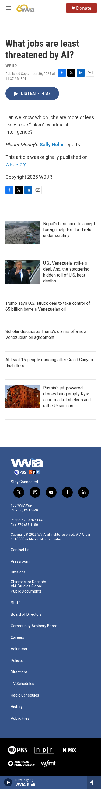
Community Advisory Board (34, 626)
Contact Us (20, 550)
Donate (83, 8)
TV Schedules (22, 684)
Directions (19, 672)
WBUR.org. (16, 164)
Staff (15, 603)
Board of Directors (26, 614)
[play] (8, 782)
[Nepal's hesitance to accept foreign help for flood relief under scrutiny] (22, 232)
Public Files (20, 718)
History (17, 707)
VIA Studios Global (26, 586)
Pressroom (20, 562)
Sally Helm (52, 144)
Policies (17, 661)
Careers (17, 638)
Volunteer (19, 649)
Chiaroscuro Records (28, 582)
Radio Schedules (25, 695)
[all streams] (94, 782)
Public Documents (26, 591)
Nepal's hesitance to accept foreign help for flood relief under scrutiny (69, 229)
